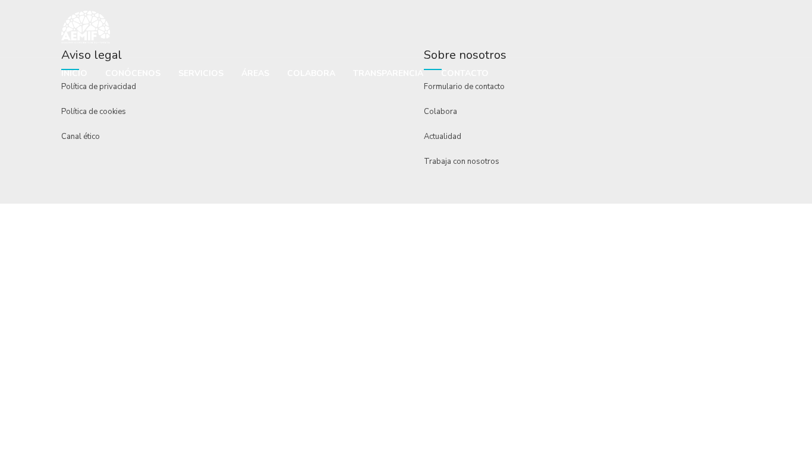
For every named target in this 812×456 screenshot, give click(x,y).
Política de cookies (93, 111)
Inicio (74, 73)
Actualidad (442, 136)
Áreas (255, 73)
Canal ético (80, 136)
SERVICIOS (201, 73)
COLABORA (311, 73)
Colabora (440, 111)
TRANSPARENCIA (388, 73)
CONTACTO (465, 73)
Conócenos (132, 73)
